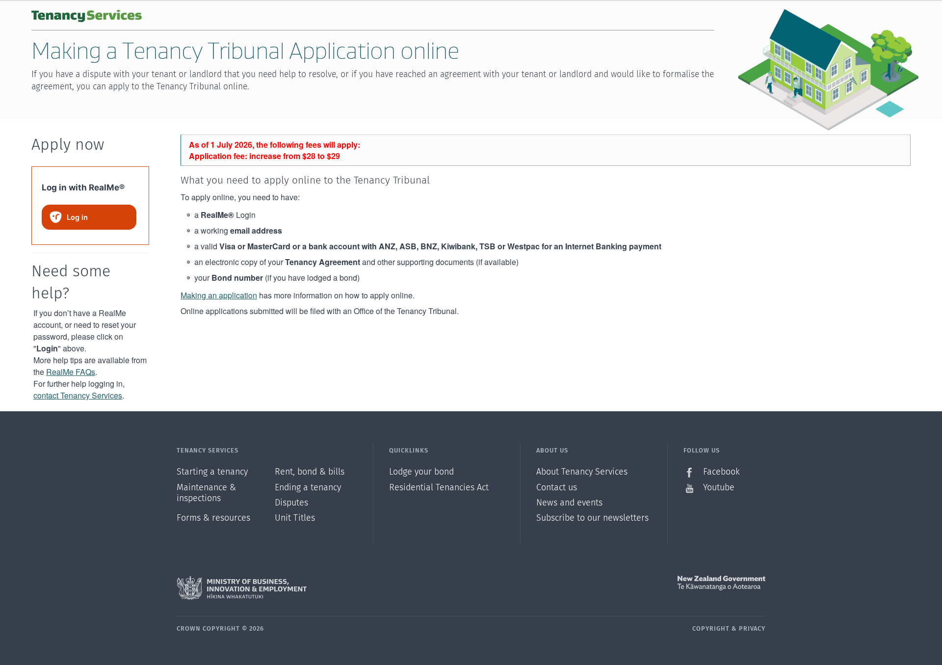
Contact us (556, 487)
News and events (569, 503)
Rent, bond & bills (309, 472)
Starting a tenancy (212, 472)
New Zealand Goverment (618, 583)
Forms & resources (213, 518)
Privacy (752, 629)
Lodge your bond (421, 472)
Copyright (711, 629)
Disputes (291, 503)
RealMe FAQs (70, 371)
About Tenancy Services (582, 472)
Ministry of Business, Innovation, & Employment (324, 588)
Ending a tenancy (308, 487)
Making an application (219, 295)
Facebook (721, 472)
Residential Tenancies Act (439, 487)
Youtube (718, 487)
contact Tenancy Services (77, 395)
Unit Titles (295, 518)
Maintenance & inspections (206, 493)
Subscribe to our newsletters (592, 518)
